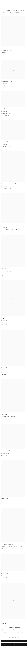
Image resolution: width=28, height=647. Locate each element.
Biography (17, 12)
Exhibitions (4, 14)
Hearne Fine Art (6, 4)
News (10, 14)
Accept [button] (14, 644)
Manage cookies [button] (14, 637)
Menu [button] (26, 4)
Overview (4, 12)
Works (10, 12)
